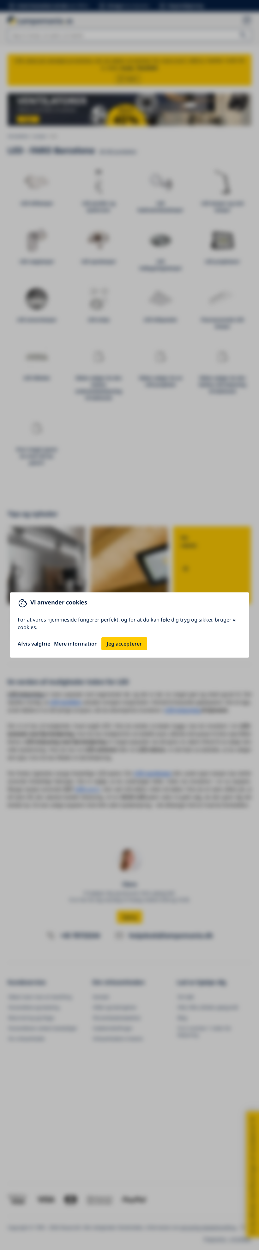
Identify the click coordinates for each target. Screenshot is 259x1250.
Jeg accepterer (124, 643)
